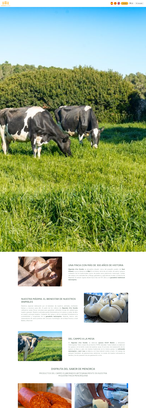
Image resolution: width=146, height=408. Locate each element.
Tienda (124, 3)
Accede (139, 3)
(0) (132, 3)
